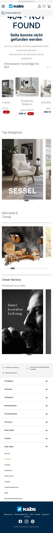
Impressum (8, 470)
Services (8, 422)
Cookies (7, 482)
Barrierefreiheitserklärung (13, 499)
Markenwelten (11, 406)
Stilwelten (9, 397)
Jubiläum (8, 459)
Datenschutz (9, 476)
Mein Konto (9, 430)
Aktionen (8, 389)
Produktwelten (11, 414)
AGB (6, 493)
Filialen (8, 438)
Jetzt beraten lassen (27, 1)
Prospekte (9, 381)
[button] (47, 67)
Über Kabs (9, 447)
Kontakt (7, 465)
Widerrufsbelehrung (11, 487)
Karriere (7, 453)
